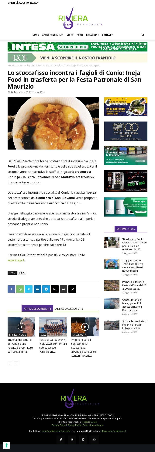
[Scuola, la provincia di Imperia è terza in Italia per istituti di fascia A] (111, 325)
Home (11, 65)
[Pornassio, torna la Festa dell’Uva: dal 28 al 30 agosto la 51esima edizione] (111, 285)
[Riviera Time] (77, 18)
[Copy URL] (72, 289)
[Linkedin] (37, 289)
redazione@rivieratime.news (55, 431)
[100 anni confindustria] (125, 131)
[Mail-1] (94, 440)
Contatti (108, 35)
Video (70, 35)
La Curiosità (79, 334)
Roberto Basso (89, 422)
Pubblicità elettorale (93, 425)
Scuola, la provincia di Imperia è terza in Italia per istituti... (134, 325)
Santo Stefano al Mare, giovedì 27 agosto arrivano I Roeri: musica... (132, 305)
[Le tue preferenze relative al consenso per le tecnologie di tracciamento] (6, 445)
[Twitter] (29, 289)
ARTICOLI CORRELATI (37, 308)
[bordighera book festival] (125, 106)
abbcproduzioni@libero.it (113, 431)
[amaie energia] (125, 155)
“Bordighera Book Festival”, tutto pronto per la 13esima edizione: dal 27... (134, 244)
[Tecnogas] (125, 207)
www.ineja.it (16, 260)
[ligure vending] (125, 181)
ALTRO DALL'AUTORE (69, 308)
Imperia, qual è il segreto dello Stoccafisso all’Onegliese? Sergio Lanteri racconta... (83, 347)
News (36, 35)
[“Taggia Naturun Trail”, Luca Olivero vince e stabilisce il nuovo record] (111, 264)
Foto (80, 35)
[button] (142, 35)
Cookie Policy (74, 425)
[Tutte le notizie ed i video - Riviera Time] (77, 398)
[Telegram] (46, 289)
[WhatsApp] (20, 289)
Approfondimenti (53, 35)
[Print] (63, 289)
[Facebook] (11, 289)
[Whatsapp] (83, 440)
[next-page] (16, 364)
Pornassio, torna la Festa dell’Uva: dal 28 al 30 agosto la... (134, 285)
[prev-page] (10, 364)
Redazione (92, 35)
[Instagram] (72, 440)
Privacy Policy (59, 425)
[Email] (55, 289)
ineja (21, 272)
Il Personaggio (17, 334)
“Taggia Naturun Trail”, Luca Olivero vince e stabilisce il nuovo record (132, 265)
